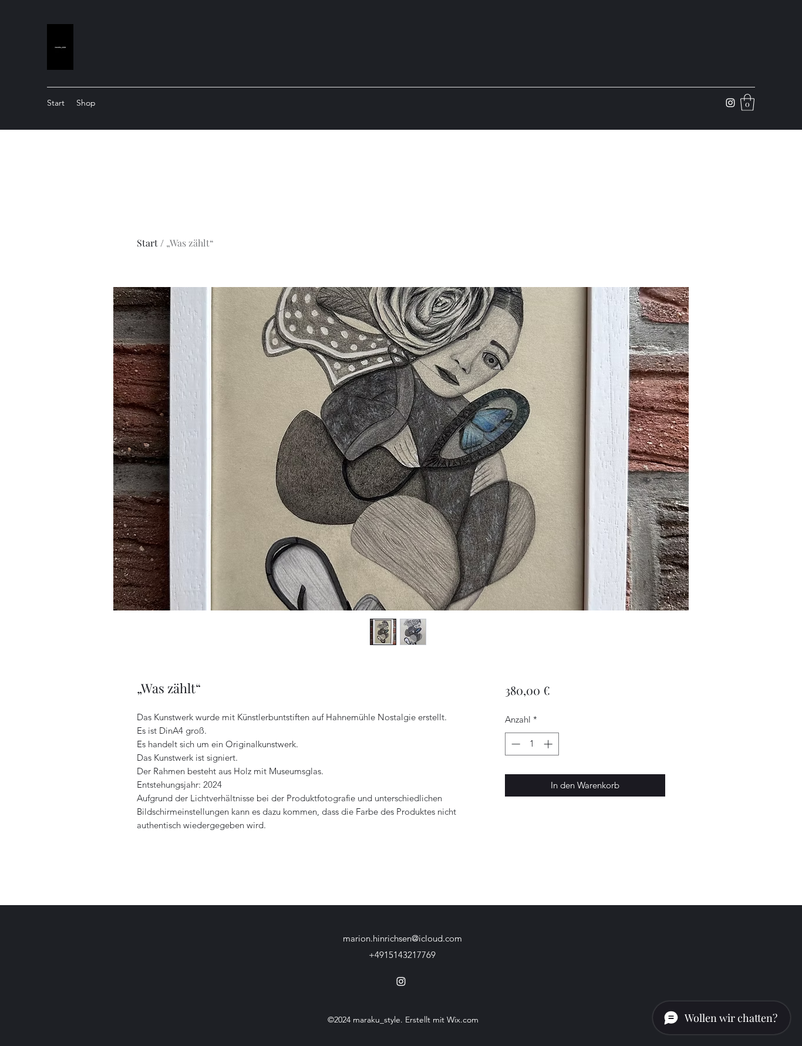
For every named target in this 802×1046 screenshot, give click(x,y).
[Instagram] (730, 103)
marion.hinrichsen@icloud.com (402, 938)
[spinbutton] (531, 744)
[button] (747, 102)
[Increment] (549, 744)
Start (147, 243)
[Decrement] (515, 744)
